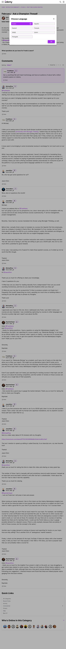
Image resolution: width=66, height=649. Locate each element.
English (14, 23)
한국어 (36, 32)
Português (15, 36)
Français (36, 28)
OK (51, 41)
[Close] (54, 19)
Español (36, 23)
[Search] (60, 2)
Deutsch (14, 28)
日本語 (14, 32)
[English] (8, 2)
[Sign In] (63, 2)
